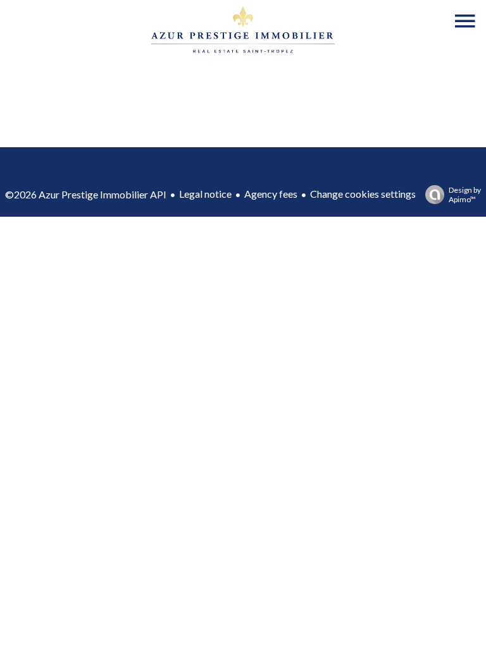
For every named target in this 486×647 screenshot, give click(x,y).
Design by (465, 194)
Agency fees (270, 194)
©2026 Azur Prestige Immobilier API (85, 194)
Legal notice (205, 194)
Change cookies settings (363, 194)
